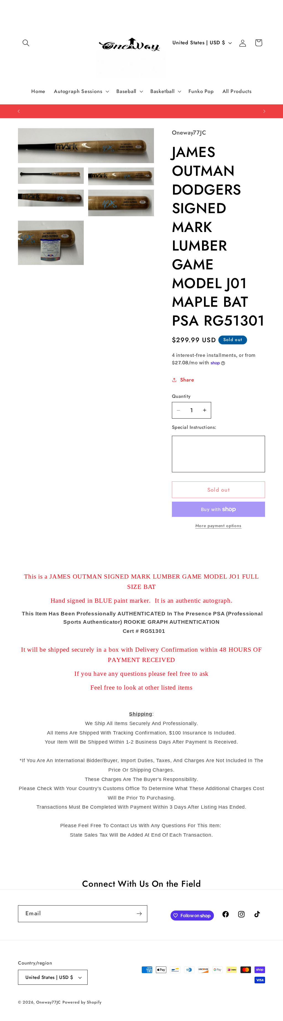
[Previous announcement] (19, 111)
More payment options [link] (218, 526)
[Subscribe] (139, 913)
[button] (26, 43)
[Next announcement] (264, 111)
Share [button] (187, 379)
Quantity (181, 396)
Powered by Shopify (81, 1002)
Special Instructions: (194, 427)
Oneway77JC (48, 1002)
